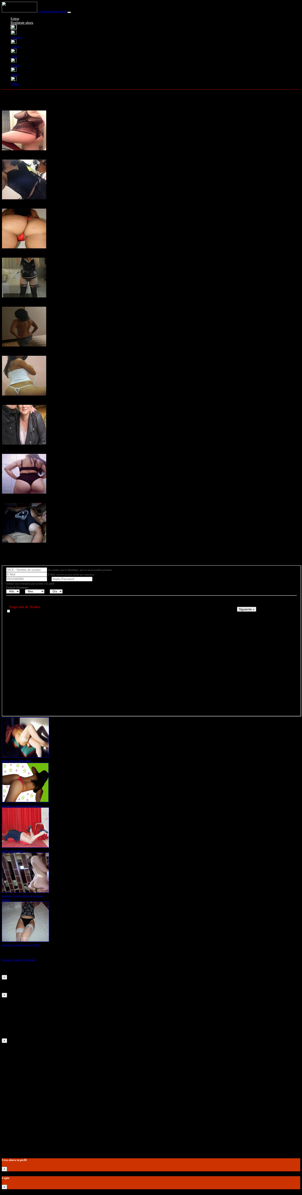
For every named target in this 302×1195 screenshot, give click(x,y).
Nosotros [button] (6, 959)
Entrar (15, 19)
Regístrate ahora (22, 23)
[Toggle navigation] (69, 12)
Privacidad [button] (29, 959)
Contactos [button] (17, 959)
